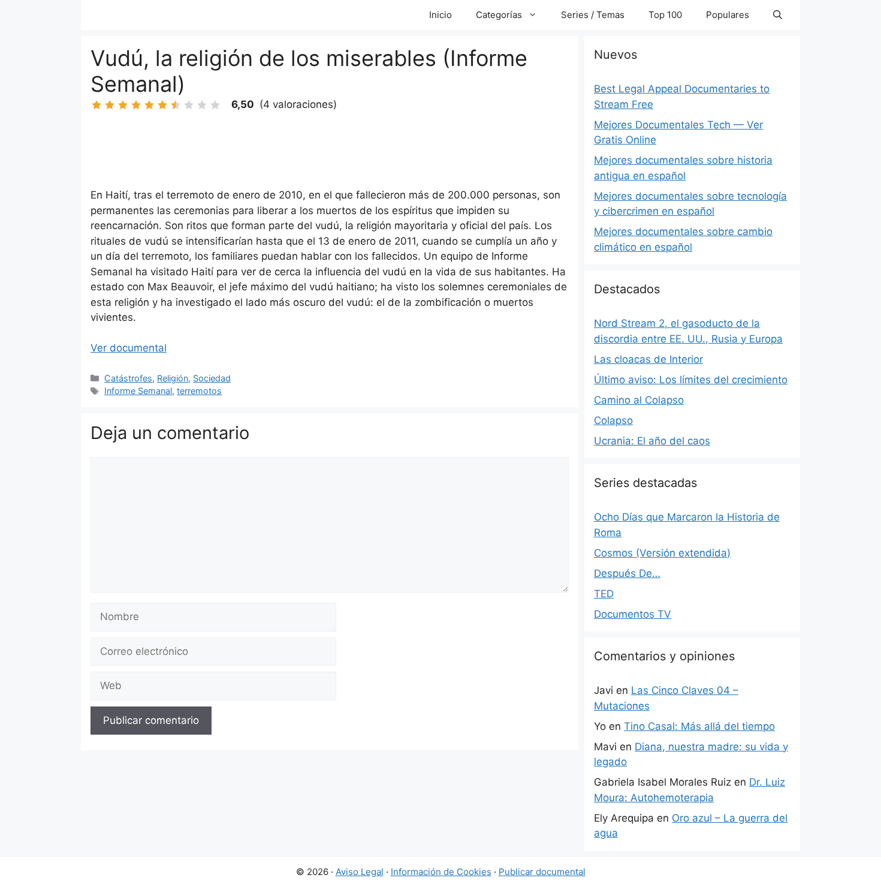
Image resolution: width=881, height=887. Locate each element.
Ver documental (128, 348)
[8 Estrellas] (189, 105)
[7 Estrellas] (176, 105)
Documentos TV (632, 614)
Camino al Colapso (639, 400)
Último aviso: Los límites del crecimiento (691, 380)
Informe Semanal (138, 391)
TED (604, 594)
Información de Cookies (441, 871)
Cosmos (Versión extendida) (662, 553)
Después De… (627, 573)
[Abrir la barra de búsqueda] (777, 15)
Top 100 (665, 14)
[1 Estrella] (96, 105)
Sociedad (212, 378)
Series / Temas (592, 14)
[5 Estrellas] (149, 105)
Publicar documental (542, 871)
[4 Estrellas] (136, 105)
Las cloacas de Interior (648, 359)
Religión (172, 378)
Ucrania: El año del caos (652, 441)
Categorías (499, 14)
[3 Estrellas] (123, 105)
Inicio (440, 14)
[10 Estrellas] (215, 105)
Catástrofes (128, 378)
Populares (727, 14)
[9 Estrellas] (202, 105)
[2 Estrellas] (110, 105)
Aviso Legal (360, 871)
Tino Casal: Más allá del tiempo (699, 726)
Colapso (613, 420)
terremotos (199, 391)
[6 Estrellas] (162, 105)
